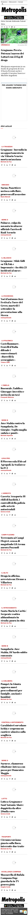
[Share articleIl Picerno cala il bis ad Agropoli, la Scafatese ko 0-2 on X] (5, 473)
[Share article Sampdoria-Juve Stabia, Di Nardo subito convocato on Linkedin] (7, 661)
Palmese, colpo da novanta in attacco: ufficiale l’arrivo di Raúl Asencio (11, 227)
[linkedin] (7, 27)
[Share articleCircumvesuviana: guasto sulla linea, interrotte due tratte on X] (5, 852)
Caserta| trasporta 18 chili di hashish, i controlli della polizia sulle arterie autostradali (13, 503)
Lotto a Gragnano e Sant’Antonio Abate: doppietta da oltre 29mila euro (12, 806)
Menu (3, 24)
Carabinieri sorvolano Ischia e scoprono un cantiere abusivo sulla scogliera (13, 730)
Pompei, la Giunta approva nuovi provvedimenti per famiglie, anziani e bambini (11, 690)
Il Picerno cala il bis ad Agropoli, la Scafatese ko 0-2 (13, 464)
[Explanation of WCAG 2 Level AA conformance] (23, 912)
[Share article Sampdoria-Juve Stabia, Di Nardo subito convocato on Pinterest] (10, 661)
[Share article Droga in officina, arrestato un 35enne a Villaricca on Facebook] (2, 588)
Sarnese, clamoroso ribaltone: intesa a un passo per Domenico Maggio (13, 768)
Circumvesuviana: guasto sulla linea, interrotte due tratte (12, 843)
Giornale (20, 2)
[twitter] (4, 27)
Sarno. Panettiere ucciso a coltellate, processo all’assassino (13, 191)
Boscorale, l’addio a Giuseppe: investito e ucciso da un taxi (12, 391)
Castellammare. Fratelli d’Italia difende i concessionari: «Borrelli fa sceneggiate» (10, 351)
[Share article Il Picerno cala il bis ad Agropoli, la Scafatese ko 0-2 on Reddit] (15, 473)
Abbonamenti (12, 2)
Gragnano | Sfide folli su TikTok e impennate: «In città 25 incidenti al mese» (14, 265)
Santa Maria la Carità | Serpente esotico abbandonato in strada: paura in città (14, 615)
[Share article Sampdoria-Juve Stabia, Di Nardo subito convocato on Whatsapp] (13, 661)
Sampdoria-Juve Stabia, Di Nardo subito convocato (14, 652)
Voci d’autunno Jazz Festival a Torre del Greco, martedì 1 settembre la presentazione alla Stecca (12, 307)
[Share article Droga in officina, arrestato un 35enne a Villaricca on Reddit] (15, 588)
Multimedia (15, 21)
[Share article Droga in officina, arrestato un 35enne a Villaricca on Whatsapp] (13, 588)
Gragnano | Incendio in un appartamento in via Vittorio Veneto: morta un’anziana (14, 154)
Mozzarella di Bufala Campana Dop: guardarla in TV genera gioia (12, 879)
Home (3, 21)
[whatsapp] (12, 27)
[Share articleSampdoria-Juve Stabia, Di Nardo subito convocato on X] (5, 661)
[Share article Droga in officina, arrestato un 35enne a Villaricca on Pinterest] (10, 588)
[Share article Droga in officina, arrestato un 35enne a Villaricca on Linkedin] (7, 588)
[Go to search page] (2, 4)
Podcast (23, 21)
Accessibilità (9, 913)
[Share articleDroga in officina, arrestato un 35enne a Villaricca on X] (5, 588)
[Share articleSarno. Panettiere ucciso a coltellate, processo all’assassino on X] (5, 200)
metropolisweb (6, 235)
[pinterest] (9, 27)
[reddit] (14, 27)
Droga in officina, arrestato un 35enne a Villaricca (13, 579)
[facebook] (2, 27)
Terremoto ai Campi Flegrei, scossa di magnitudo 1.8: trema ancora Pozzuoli (13, 542)
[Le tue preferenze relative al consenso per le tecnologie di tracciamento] (25, 912)
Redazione (4, 2)
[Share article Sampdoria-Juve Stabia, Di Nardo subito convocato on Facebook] (2, 661)
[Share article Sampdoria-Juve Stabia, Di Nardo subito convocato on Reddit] (15, 661)
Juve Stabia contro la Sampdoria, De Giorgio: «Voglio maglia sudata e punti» (14, 428)
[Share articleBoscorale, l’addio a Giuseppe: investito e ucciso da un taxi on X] (5, 400)
